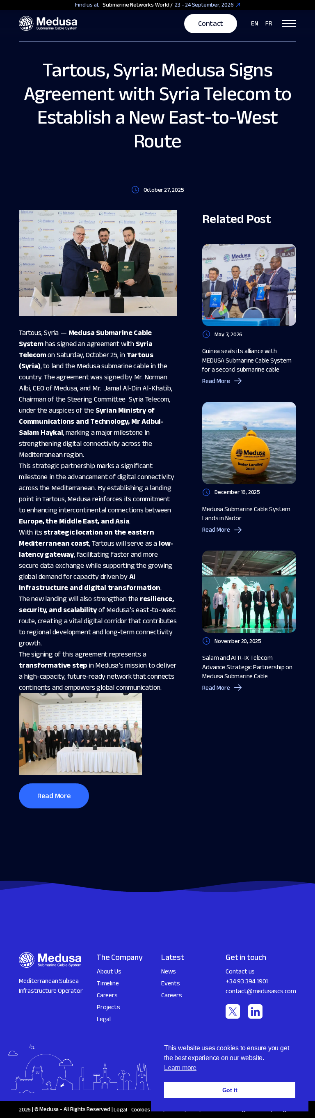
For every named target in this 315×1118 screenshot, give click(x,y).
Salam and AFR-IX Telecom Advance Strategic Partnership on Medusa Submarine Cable (247, 667)
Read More (54, 796)
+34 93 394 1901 (247, 981)
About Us (109, 971)
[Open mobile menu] (289, 23)
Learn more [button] (180, 1067)
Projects (108, 1006)
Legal (104, 1018)
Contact (210, 23)
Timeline (108, 983)
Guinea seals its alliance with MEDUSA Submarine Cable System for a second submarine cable (246, 360)
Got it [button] (229, 1090)
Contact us (240, 971)
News (168, 971)
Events (170, 983)
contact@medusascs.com (261, 990)
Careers (107, 995)
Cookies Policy (148, 1109)
